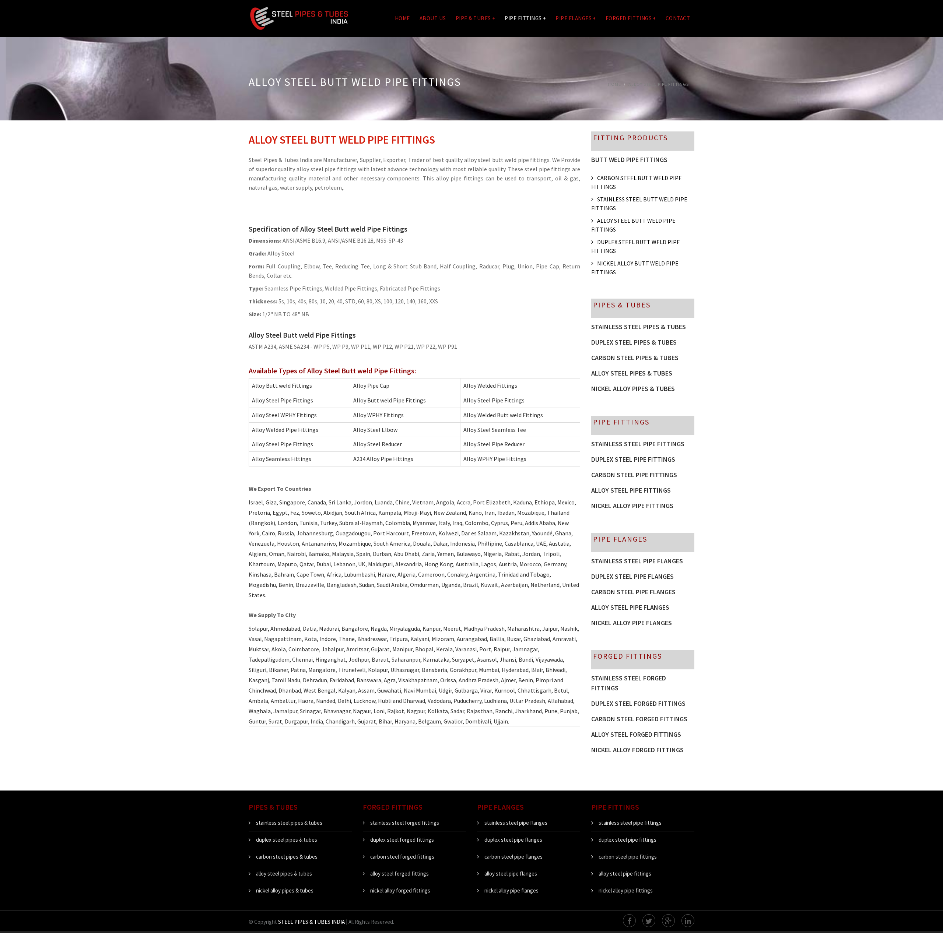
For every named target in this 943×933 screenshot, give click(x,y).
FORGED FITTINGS (631, 18)
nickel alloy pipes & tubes (284, 890)
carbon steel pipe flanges (633, 592)
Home (402, 18)
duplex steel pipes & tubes (286, 839)
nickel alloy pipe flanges (631, 623)
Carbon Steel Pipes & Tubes (635, 357)
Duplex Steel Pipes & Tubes (634, 342)
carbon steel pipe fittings (634, 475)
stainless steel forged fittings (628, 683)
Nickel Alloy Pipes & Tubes (633, 388)
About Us (433, 18)
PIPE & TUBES (475, 18)
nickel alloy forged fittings (637, 750)
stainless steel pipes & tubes (289, 822)
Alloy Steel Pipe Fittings (658, 84)
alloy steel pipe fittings (631, 490)
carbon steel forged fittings (639, 719)
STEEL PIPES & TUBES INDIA (311, 921)
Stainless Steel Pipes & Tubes (638, 327)
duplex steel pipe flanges (632, 576)
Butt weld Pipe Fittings (629, 159)
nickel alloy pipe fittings (632, 505)
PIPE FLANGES (575, 18)
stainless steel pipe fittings (637, 444)
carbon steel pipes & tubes (287, 856)
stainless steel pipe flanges (637, 561)
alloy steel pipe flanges (630, 607)
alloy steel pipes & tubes (284, 873)
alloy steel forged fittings (636, 734)
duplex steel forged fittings (638, 703)
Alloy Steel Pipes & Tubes (631, 373)
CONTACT (678, 18)
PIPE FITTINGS (525, 18)
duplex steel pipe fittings (633, 459)
